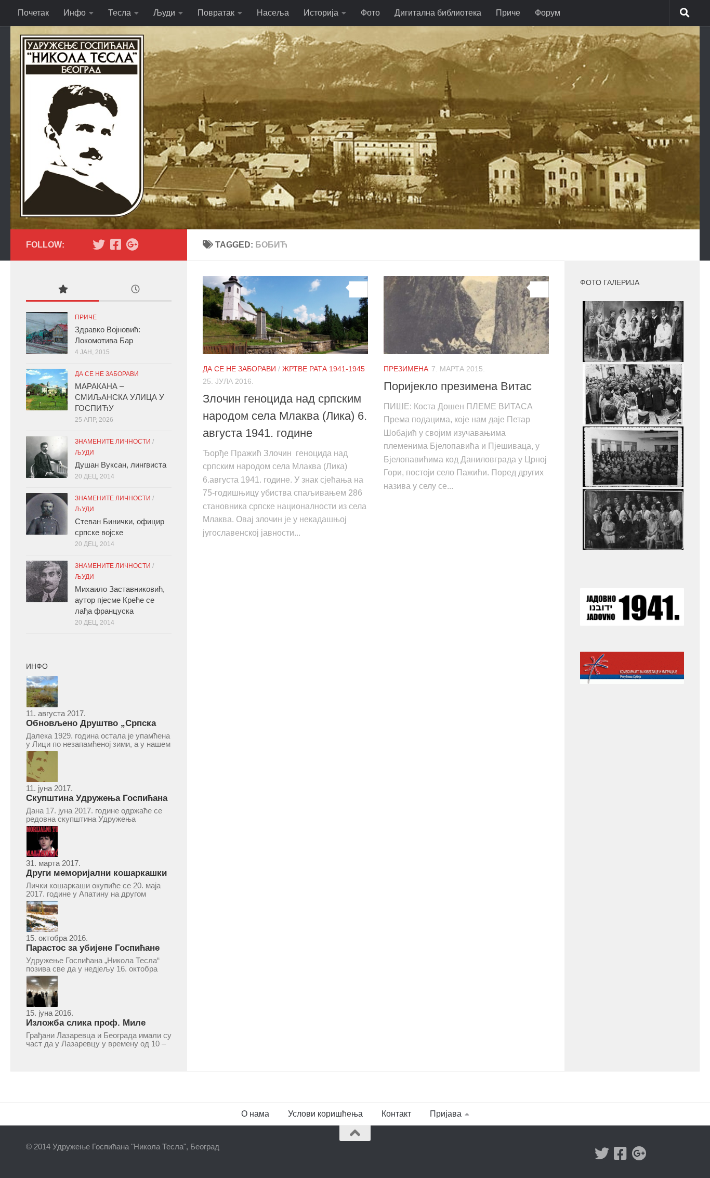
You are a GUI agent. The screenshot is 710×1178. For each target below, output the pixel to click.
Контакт (396, 1113)
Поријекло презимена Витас (458, 386)
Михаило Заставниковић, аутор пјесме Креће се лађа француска (120, 600)
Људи (164, 12)
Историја (321, 12)
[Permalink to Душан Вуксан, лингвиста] (47, 457)
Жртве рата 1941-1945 (323, 369)
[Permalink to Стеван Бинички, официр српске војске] (47, 514)
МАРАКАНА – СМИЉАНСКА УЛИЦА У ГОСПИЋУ (119, 397)
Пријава (446, 1113)
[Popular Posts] (62, 290)
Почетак (33, 12)
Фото (370, 12)
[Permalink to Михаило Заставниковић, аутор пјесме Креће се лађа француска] (47, 581)
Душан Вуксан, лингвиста (120, 464)
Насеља (273, 12)
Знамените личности (113, 441)
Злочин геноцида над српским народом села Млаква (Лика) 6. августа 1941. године (285, 415)
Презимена (406, 369)
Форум (547, 12)
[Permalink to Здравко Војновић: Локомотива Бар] (47, 333)
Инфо (74, 12)
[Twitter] (99, 244)
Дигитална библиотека (438, 12)
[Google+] (132, 244)
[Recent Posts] (135, 290)
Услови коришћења (325, 1113)
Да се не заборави (239, 369)
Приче (508, 12)
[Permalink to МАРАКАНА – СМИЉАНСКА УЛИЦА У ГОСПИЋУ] (47, 389)
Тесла (119, 12)
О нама (255, 1113)
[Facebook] (115, 244)
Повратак (216, 12)
